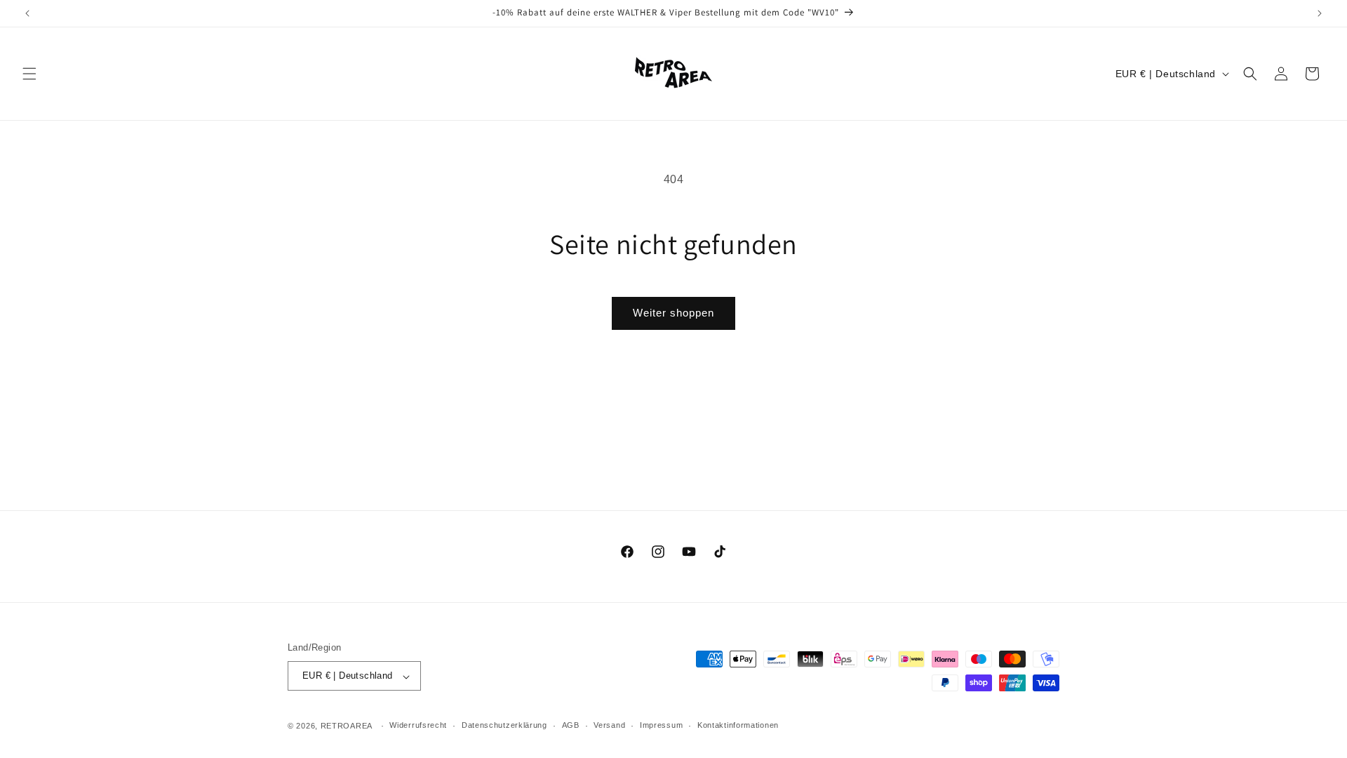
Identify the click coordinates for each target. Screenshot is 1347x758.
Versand (609, 725)
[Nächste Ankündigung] (1319, 13)
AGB (570, 725)
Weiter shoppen (673, 313)
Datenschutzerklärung (504, 725)
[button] (29, 73)
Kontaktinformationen (738, 725)
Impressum (661, 725)
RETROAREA (347, 726)
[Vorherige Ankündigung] (27, 13)
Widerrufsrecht (418, 725)
